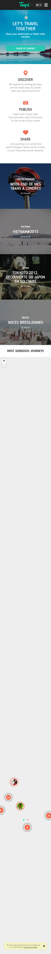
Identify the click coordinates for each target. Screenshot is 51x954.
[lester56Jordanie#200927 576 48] (20, 806)
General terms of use (30, 947)
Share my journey (25, 48)
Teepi (25, 5)
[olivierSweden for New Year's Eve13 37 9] (14, 782)
